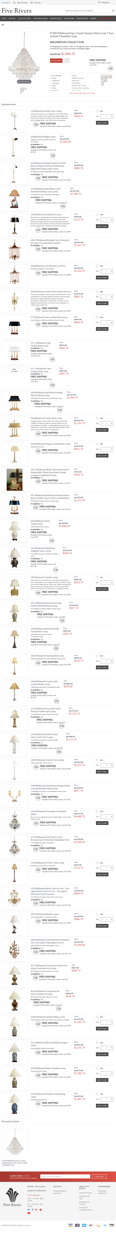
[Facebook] (32, 1210)
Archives (57, 1186)
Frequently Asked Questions (59, 1192)
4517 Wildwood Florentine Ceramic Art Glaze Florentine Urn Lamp (49, 967)
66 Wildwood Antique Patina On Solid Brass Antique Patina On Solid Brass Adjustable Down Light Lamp (48, 166)
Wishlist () (105, 2)
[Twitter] (29, 1210)
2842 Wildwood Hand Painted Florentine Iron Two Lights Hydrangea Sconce (50, 941)
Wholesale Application (102, 1192)
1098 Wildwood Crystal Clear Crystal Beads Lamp (44, 683)
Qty (97, 116)
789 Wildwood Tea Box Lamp (44, 577)
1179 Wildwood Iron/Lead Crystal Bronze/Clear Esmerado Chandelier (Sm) (50, 838)
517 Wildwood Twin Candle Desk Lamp (49, 317)
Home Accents (82, 18)
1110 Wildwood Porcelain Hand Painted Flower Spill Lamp (45, 710)
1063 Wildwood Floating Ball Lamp (47, 655)
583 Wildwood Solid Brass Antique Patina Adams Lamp (47, 394)
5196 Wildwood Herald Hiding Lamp (48, 1016)
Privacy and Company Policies (85, 1208)
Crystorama (69, 18)
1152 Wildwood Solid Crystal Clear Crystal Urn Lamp (44, 735)
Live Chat (37, 3)
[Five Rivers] (16, 10)
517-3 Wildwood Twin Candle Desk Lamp (41, 370)
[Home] (3, 25)
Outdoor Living (24, 18)
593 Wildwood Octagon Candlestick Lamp (50, 443)
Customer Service (106, 18)
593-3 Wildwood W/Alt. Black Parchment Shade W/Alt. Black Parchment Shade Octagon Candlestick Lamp (50, 472)
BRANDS (93, 18)
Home (4, 18)
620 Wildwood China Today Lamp (40, 522)
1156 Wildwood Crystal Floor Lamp (47, 759)
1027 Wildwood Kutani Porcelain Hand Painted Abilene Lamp (46, 604)
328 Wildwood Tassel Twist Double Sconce (51, 291)
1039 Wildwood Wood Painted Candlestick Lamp (45, 630)
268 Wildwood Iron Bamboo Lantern (48, 265)
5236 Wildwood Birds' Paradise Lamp (48, 1068)
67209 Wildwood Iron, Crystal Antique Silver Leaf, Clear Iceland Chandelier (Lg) (14, 1163)
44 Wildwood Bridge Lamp (43, 136)
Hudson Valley (56, 18)
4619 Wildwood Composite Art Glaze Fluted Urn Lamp (45, 992)
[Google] (36, 1210)
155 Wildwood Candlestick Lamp (46, 214)
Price (76, 110)
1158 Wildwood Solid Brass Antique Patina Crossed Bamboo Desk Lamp (50, 787)
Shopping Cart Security (84, 1203)
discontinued (56, 60)
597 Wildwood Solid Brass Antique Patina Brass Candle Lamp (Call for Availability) (50, 496)
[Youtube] (29, 1213)
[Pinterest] (41, 1210)
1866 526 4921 (22, 3)
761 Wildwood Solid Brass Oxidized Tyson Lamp (43, 549)
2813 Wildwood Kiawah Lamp (45, 914)
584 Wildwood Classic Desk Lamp (46, 418)
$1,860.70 (68, 54)
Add (101, 111)
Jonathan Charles (40, 18)
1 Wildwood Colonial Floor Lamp (46, 111)
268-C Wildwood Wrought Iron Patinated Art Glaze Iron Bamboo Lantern (50, 241)
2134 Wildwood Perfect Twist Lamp (47, 862)
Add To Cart (102, 123)
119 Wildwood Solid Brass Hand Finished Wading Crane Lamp (45, 190)
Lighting (11, 18)
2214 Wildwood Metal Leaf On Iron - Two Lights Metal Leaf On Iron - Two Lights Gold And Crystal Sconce (50, 891)
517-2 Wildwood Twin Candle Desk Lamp (41, 344)
